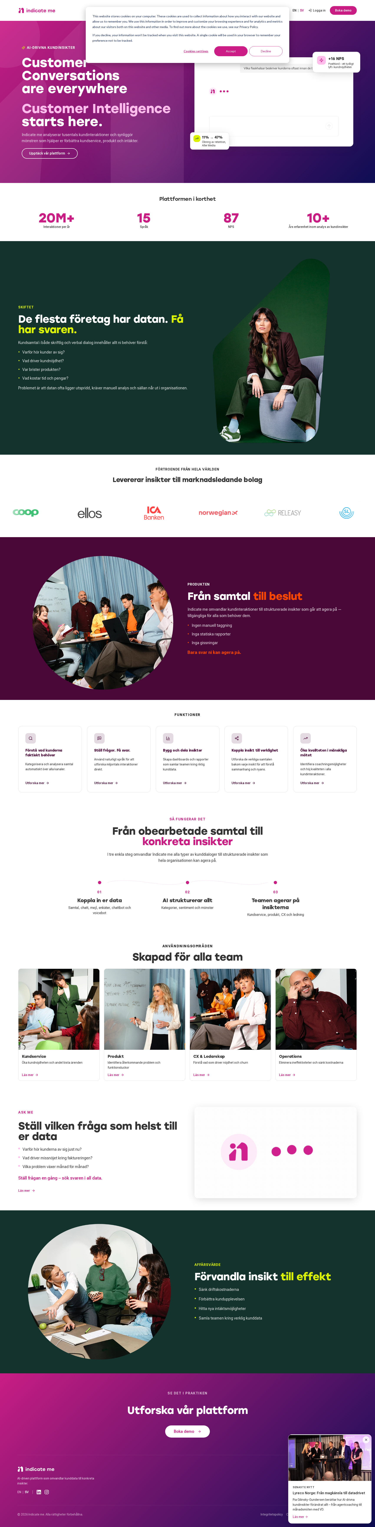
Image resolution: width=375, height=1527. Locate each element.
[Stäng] (366, 1439)
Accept (231, 51)
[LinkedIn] (39, 1492)
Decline (266, 51)
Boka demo (343, 10)
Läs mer (24, 1190)
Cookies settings (196, 51)
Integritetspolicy (272, 1514)
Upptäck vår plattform (47, 153)
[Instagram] (46, 1492)
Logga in (319, 10)
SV (302, 10)
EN (294, 10)
